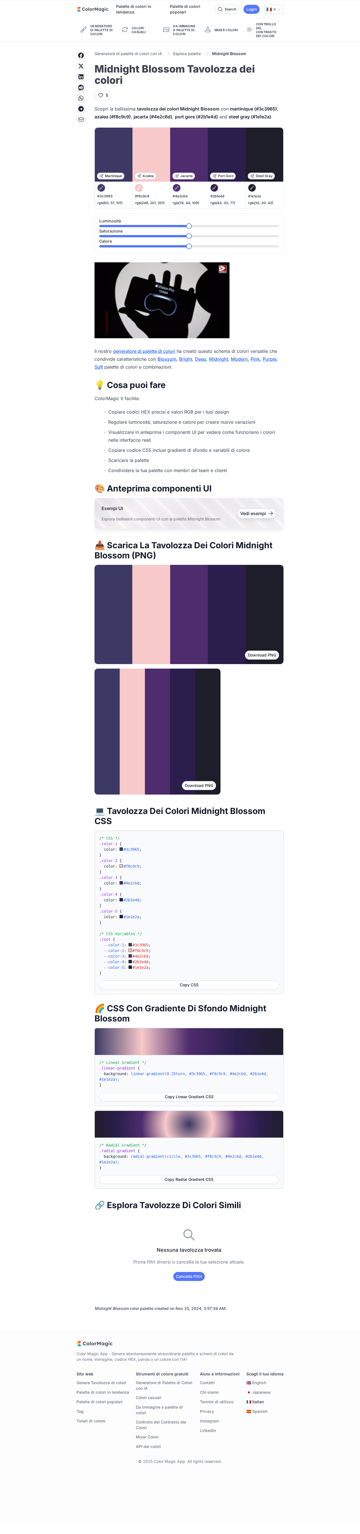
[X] (81, 66)
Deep (200, 359)
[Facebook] (81, 55)
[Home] (92, 9)
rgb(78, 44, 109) (186, 203)
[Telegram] (81, 108)
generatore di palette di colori (144, 351)
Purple (269, 359)
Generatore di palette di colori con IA (128, 53)
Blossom (167, 359)
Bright (185, 359)
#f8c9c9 (142, 196)
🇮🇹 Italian (255, 1401)
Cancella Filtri (189, 1276)
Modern (239, 359)
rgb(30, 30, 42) (260, 203)
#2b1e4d (217, 196)
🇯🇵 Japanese (258, 1392)
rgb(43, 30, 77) (222, 203)
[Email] (81, 119)
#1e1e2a (254, 196)
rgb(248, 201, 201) (150, 203)
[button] (274, 9)
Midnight (218, 359)
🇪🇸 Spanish (256, 1411)
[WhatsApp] (81, 98)
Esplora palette (187, 53)
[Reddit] (81, 87)
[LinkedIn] (81, 76)
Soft (98, 367)
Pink (255, 359)
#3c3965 (104, 196)
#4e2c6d (180, 196)
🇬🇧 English (256, 1382)
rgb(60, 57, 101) (109, 203)
